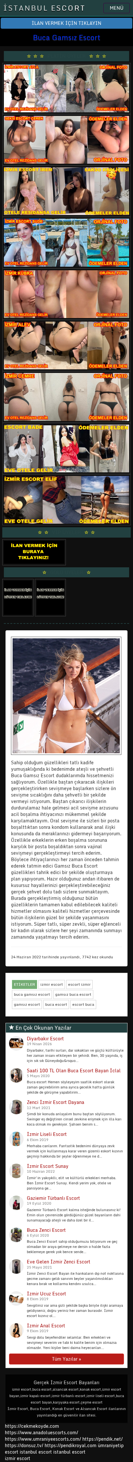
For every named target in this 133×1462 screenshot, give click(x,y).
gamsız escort (27, 1004)
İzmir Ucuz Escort (46, 1293)
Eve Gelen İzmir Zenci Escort (58, 1261)
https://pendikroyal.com (71, 1445)
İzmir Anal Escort (46, 1325)
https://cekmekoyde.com (32, 1426)
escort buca (83, 1004)
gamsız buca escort (73, 994)
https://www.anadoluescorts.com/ (41, 1432)
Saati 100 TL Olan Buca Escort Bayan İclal (74, 1070)
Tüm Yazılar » (66, 1359)
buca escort (56, 1004)
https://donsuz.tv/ (25, 1445)
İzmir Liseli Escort (47, 1134)
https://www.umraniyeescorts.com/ (43, 1439)
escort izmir (79, 984)
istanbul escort (36, 1452)
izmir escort (51, 984)
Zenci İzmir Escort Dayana (55, 1102)
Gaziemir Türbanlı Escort (53, 1198)
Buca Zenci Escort (46, 1230)
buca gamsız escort (32, 994)
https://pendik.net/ (102, 1439)
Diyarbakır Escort (45, 1038)
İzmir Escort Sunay (47, 1166)
